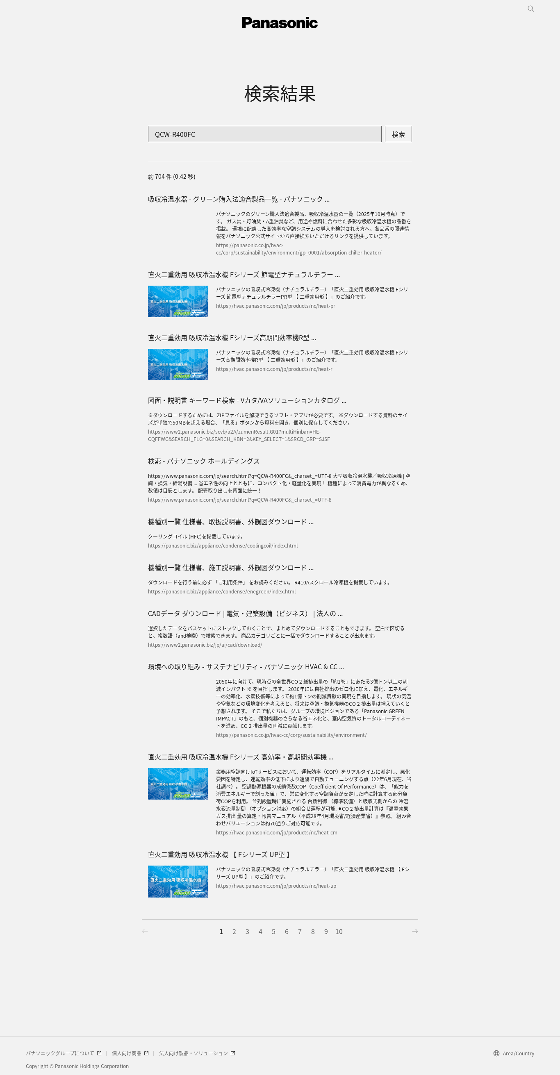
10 (339, 931)
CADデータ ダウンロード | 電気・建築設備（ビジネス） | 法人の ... (245, 613)
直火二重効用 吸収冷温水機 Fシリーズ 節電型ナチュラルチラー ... (244, 274)
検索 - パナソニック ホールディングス (204, 461)
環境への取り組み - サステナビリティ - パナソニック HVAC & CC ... (246, 666)
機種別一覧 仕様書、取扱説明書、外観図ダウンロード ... (231, 521)
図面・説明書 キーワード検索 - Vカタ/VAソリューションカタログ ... (247, 400)
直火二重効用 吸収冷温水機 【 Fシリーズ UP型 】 (220, 854)
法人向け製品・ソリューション (193, 1053)
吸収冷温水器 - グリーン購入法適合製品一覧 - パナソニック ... (239, 199)
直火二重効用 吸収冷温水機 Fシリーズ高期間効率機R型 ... (232, 337)
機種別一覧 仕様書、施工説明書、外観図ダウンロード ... (231, 567)
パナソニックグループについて (60, 1053)
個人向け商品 (126, 1053)
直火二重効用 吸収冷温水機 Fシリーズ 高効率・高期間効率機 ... (240, 756)
